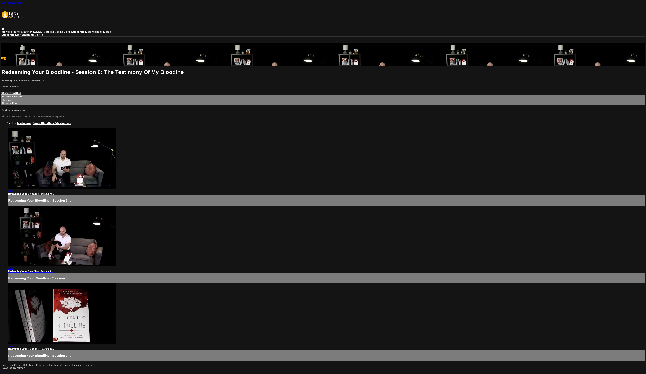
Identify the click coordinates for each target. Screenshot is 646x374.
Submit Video (63, 31)
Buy (3, 58)
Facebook (6, 93)
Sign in (107, 31)
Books (50, 31)
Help (26, 365)
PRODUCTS (38, 31)
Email (18, 93)
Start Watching (94, 31)
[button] (3, 29)
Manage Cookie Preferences (69, 365)
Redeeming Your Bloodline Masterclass (20, 80)
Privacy (40, 365)
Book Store (7, 365)
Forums (16, 31)
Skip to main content (12, 2)
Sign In (38, 34)
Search (25, 31)
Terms (32, 365)
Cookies (49, 365)
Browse (6, 31)
